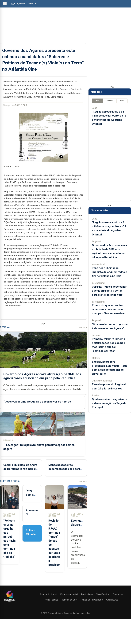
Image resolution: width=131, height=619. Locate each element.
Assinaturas (112, 599)
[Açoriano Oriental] (9, 602)
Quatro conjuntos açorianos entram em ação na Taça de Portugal (109, 403)
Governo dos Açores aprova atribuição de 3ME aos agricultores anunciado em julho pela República (42, 376)
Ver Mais (83, 327)
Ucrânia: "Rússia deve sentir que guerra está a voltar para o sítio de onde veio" (109, 290)
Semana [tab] (110, 101)
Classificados (102, 594)
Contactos (118, 594)
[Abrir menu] (5, 3)
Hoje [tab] (97, 101)
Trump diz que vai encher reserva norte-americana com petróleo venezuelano (108, 309)
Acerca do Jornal (48, 594)
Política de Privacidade (91, 599)
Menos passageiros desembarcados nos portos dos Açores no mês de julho (65, 468)
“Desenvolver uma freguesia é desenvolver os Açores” (37, 401)
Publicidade (87, 594)
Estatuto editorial (69, 594)
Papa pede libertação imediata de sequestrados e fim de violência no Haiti (109, 272)
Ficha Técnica (51, 599)
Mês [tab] (122, 101)
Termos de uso (69, 599)
